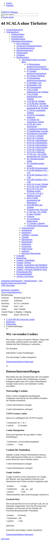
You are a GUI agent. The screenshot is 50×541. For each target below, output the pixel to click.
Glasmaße (20, 256)
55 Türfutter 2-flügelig (36, 223)
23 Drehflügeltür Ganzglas (37, 131)
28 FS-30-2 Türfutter (35, 138)
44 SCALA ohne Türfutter (37, 184)
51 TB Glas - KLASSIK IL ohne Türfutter (37, 213)
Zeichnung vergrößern (10, 290)
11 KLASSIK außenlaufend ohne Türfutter (34, 96)
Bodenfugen (21, 258)
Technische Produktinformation (29, 46)
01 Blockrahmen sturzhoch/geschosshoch (36, 65)
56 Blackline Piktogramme (37, 226)
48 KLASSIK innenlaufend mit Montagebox (33, 200)
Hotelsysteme (27, 249)
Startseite (9, 5)
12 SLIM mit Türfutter (36, 101)
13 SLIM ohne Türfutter (36, 103)
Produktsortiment (18, 39)
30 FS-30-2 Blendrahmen (37, 143)
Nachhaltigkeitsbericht (25, 48)
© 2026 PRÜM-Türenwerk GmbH (20, 319)
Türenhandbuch (12, 32)
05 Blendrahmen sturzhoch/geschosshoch (36, 79)
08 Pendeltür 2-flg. (34, 85)
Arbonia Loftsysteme (24, 276)
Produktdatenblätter (24, 274)
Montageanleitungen (24, 50)
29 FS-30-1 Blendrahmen (37, 140)
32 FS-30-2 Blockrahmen (37, 147)
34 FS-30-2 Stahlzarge (36, 152)
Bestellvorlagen (22, 57)
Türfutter (25, 237)
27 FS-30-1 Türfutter (35, 136)
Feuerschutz (26, 246)
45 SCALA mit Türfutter (37, 186)
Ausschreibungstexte (14, 30)
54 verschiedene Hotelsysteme (33, 220)
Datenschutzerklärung (15, 361)
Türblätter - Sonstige (30, 235)
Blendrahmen (27, 239)
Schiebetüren (27, 230)
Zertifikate (20, 55)
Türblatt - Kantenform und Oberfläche (31, 265)
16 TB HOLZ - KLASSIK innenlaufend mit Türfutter (38, 107)
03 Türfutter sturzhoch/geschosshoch (36, 72)
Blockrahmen (27, 242)
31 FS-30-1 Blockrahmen (37, 145)
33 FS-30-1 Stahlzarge (36, 149)
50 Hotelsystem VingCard (37, 209)
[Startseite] (25, 10)
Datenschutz (11, 324)
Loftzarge (30, 216)
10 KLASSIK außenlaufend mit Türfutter (37, 91)
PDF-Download (8, 285)
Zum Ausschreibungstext (11, 292)
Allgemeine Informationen (22, 41)
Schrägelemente (28, 228)
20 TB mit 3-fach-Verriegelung (34, 125)
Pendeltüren (26, 232)
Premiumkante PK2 (24, 272)
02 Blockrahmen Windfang (38, 69)
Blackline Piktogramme (31, 253)
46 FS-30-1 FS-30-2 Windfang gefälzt (35, 190)
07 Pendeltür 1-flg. (34, 83)
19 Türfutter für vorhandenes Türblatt (35, 120)
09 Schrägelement (34, 87)
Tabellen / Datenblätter (25, 260)
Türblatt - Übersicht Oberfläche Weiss (31, 269)
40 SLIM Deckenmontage (37, 168)
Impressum (10, 322)
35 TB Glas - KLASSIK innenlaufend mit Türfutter (37, 155)
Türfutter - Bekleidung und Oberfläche (32, 267)
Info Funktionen (22, 43)
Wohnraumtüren (17, 34)
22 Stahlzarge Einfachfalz (37, 129)
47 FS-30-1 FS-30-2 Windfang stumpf (35, 194)
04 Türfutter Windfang (36, 76)
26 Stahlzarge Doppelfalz (37, 133)
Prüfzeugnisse (22, 53)
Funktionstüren (17, 36)
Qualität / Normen (23, 262)
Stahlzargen (26, 244)
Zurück (9, 3)
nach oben (5, 539)
